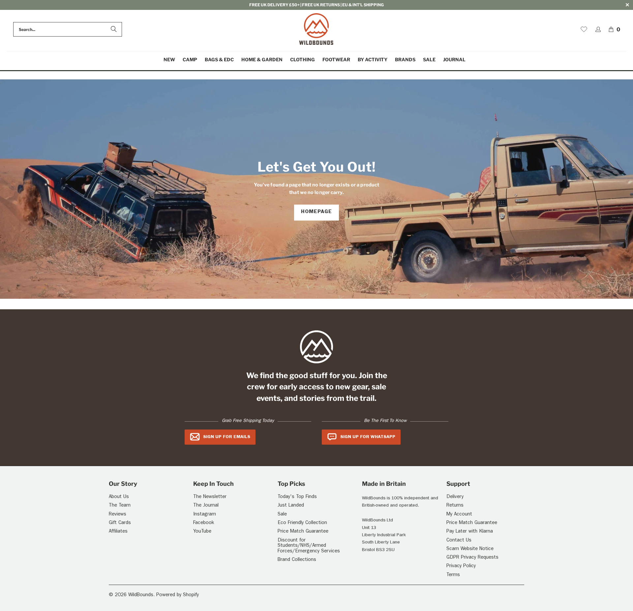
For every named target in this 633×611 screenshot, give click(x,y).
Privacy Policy (461, 566)
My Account (459, 514)
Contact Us (458, 540)
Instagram (204, 514)
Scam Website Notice (470, 549)
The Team (120, 505)
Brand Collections (297, 560)
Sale (282, 514)
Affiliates (118, 531)
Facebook (203, 523)
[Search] (114, 29)
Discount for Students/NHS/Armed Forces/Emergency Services (309, 546)
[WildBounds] (316, 29)
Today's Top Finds (297, 497)
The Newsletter (209, 497)
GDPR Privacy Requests (472, 557)
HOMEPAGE (316, 212)
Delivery (455, 497)
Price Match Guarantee (303, 531)
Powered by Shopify (177, 595)
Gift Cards (120, 523)
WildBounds (140, 595)
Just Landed (291, 505)
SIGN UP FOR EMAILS (226, 437)
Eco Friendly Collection (302, 523)
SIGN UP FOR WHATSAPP (367, 437)
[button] (190, 59)
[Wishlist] (584, 29)
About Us (119, 497)
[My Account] (598, 29)
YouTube (202, 531)
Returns (455, 505)
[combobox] (67, 29)
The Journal (206, 505)
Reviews (117, 514)
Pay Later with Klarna (469, 531)
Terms (453, 575)
